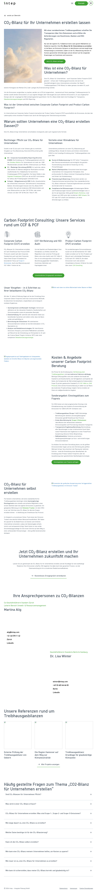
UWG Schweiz (82, 195)
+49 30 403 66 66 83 (61, 685)
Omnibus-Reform (15, 162)
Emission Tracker (29, 508)
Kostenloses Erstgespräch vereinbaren (50, 576)
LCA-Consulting (77, 265)
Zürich (9, 639)
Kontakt (81, 3)
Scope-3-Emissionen (79, 420)
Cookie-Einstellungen (86, 888)
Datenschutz (63, 888)
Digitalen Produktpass (14, 176)
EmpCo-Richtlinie (79, 193)
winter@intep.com (60, 682)
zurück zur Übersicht (13, 15)
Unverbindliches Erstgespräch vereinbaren (48, 275)
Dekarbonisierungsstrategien (13, 99)
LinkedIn (10, 643)
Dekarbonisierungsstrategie (24, 337)
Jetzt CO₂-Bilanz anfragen (54, 61)
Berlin (55, 689)
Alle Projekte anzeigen (50, 764)
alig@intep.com (13, 632)
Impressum (73, 888)
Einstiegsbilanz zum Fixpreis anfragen (66, 462)
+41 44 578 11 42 (13, 636)
